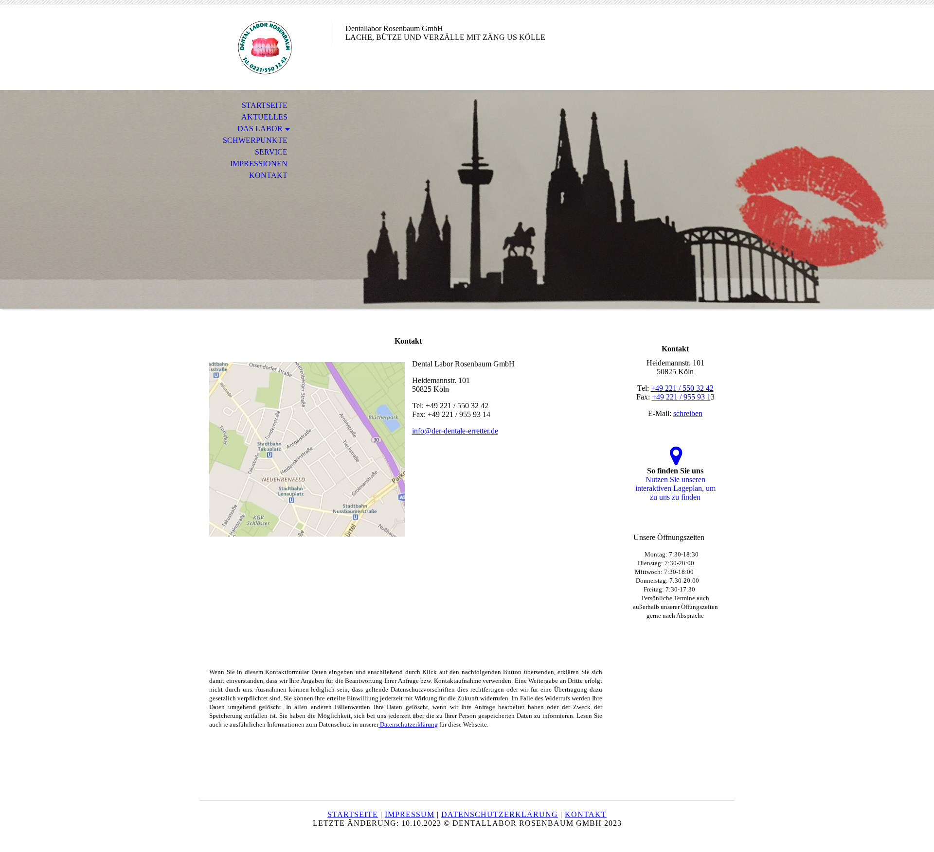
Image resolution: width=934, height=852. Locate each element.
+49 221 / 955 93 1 (681, 397)
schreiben (687, 413)
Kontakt (268, 175)
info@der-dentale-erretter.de (455, 431)
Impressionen (258, 163)
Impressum (409, 814)
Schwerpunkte (255, 140)
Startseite (264, 105)
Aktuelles (264, 117)
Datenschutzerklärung (408, 724)
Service (271, 152)
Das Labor (260, 128)
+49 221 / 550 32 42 (682, 388)
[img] (265, 47)
